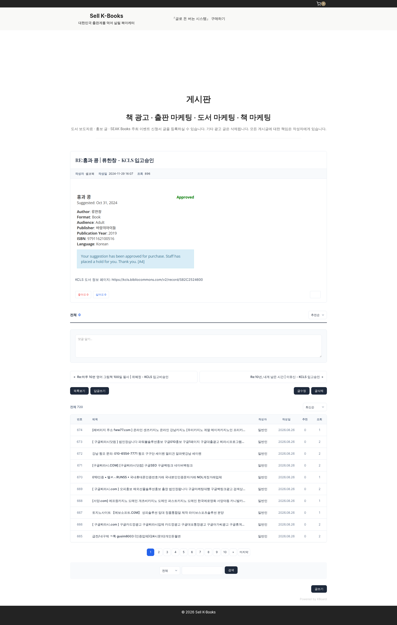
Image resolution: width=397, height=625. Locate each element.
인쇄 (315, 294)
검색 (231, 570)
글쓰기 (319, 589)
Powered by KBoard (313, 599)
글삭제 (319, 390)
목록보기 (79, 390)
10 (225, 552)
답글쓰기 (99, 390)
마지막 (244, 552)
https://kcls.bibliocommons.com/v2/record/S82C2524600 (157, 279)
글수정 (301, 390)
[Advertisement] (198, 61)
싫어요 (101, 294)
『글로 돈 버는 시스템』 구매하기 (198, 19)
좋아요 (83, 294)
